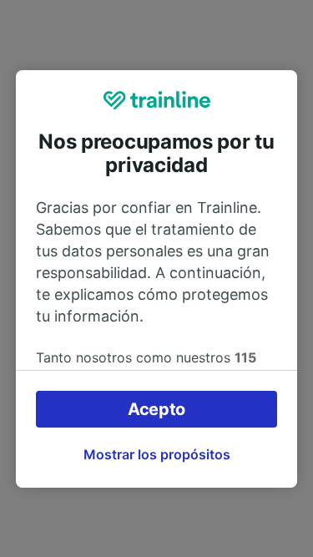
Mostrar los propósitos (156, 454)
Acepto (156, 409)
